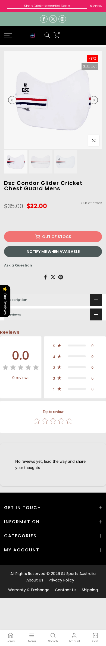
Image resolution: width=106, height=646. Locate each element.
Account (74, 641)
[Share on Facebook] (45, 277)
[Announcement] (47, 6)
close (97, 6)
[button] (74, 346)
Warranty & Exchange (28, 590)
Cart (95, 641)
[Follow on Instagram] (62, 19)
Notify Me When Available (53, 251)
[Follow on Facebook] (44, 19)
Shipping (90, 590)
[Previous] (12, 100)
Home (11, 641)
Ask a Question (18, 265)
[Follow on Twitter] (53, 19)
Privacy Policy (61, 580)
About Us (34, 580)
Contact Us (65, 590)
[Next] (94, 100)
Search (53, 641)
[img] (20, 368)
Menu (32, 641)
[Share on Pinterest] (60, 277)
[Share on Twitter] (53, 277)
